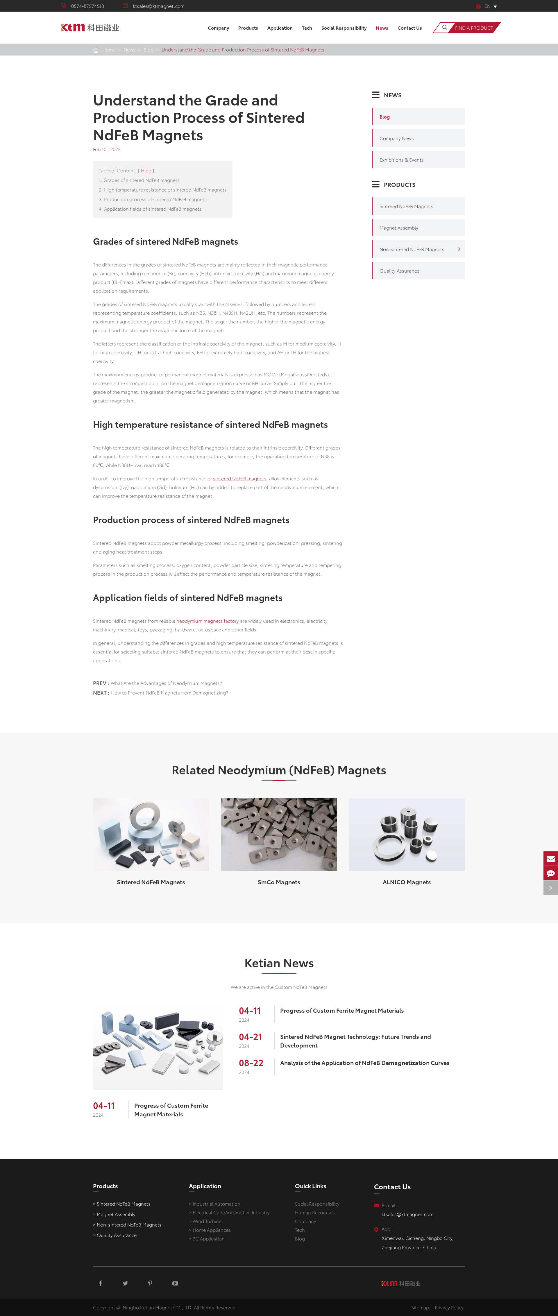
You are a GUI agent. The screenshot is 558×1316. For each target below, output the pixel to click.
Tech (307, 27)
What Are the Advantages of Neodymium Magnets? (166, 682)
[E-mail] (550, 858)
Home (108, 49)
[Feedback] (550, 873)
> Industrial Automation (214, 1203)
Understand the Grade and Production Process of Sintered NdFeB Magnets (243, 49)
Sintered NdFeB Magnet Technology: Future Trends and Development (355, 1040)
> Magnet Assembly (114, 1214)
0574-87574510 (87, 5)
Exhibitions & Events (402, 159)
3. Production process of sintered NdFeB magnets (153, 199)
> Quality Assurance (115, 1234)
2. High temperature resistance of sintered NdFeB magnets (163, 189)
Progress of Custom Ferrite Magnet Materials (171, 1109)
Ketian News (279, 962)
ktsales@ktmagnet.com (159, 5)
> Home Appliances (210, 1229)
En (487, 5)
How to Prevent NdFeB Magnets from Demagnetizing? (169, 692)
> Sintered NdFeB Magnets (122, 1203)
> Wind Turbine (205, 1220)
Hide (146, 170)
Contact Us (410, 27)
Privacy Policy (449, 1307)
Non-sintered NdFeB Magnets (412, 249)
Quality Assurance (399, 270)
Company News (397, 138)
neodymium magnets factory (207, 620)
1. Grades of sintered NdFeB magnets (139, 179)
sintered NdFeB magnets (240, 478)
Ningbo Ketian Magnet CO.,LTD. (158, 1307)
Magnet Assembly (399, 227)
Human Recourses (315, 1212)
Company (218, 27)
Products (248, 27)
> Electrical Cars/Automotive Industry (229, 1212)
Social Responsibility (343, 27)
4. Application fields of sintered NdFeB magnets (150, 208)
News (382, 27)
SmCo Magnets (279, 881)
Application (280, 27)
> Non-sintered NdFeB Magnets (127, 1224)
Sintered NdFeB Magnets (406, 206)
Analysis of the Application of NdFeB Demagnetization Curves (365, 1062)
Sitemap (420, 1307)
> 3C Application (207, 1238)
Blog (148, 49)
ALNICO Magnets (407, 881)
